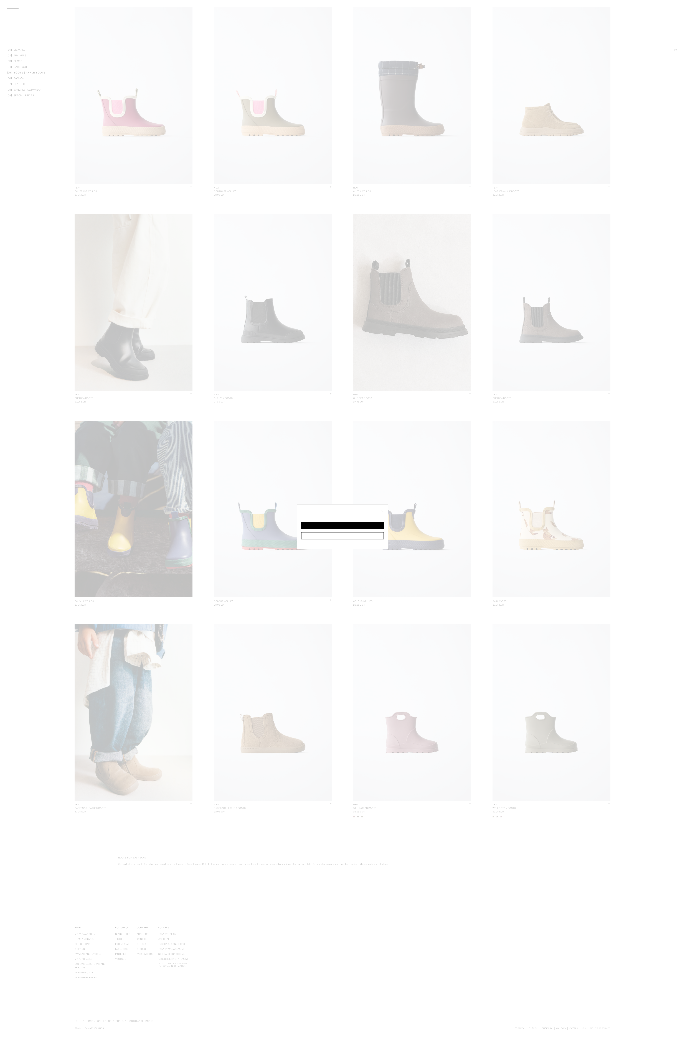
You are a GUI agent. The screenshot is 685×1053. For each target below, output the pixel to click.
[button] (342, 525)
